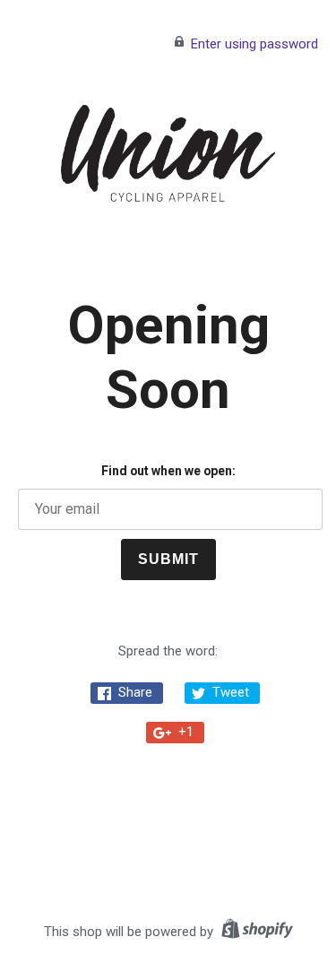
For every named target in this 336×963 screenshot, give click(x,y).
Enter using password (254, 44)
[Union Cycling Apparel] (168, 153)
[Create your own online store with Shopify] (255, 932)
